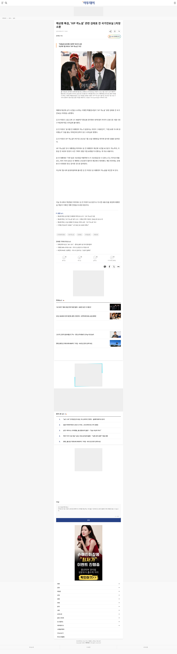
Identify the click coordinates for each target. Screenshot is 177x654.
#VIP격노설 (71, 234)
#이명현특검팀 (61, 234)
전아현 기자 (59, 36)
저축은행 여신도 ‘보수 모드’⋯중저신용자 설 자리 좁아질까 (75, 244)
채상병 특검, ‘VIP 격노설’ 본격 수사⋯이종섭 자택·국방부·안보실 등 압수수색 (80, 219)
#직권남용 (87, 234)
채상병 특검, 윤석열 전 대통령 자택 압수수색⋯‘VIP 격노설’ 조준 (76, 216)
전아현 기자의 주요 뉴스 (63, 241)
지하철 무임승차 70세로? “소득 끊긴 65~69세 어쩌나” (73, 225)
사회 (10, 18)
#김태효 (80, 234)
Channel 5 (60, 633)
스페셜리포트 (60, 629)
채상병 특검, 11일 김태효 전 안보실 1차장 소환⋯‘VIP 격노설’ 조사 (77, 222)
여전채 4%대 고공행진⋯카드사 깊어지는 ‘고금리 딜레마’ (74, 250)
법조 (14, 18)
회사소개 (31, 647)
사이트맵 (145, 647)
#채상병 (96, 234)
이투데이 (4, 18)
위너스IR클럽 (60, 637)
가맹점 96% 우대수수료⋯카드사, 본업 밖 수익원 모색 (73, 247)
